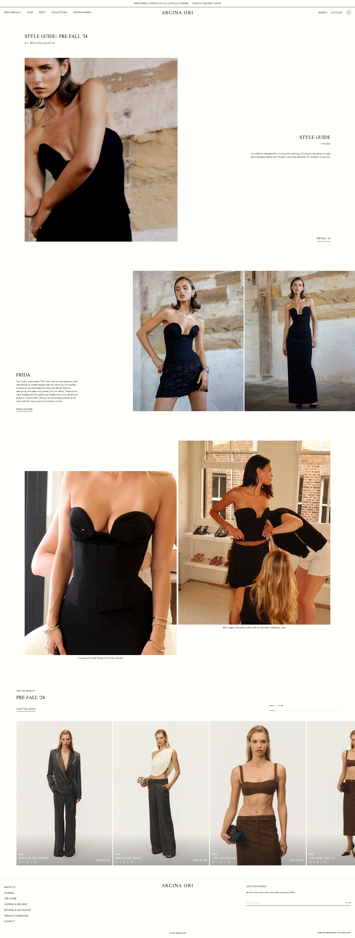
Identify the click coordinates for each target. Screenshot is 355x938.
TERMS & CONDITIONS (16, 915)
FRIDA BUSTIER (24, 409)
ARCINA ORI (178, 12)
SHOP (30, 12)
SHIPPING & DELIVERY (16, 904)
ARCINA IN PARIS (82, 12)
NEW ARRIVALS (12, 12)
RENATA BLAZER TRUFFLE (33, 858)
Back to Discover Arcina (42, 42)
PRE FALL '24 (323, 238)
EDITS (42, 12)
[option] (64, 793)
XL (35, 862)
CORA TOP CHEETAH (223, 858)
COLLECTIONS (59, 12)
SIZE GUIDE (10, 898)
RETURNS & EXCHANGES (17, 910)
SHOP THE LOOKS (26, 709)
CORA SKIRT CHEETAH (322, 858)
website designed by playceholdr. (334, 932)
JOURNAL (9, 893)
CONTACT (9, 921)
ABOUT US (9, 887)
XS (19, 862)
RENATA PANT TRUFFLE (128, 858)
